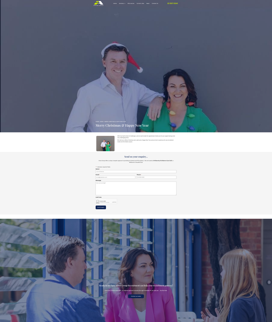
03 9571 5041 (172, 3)
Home (115, 3)
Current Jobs (140, 3)
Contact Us (155, 3)
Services (121, 3)
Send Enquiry (100, 207)
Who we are (131, 3)
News (147, 3)
